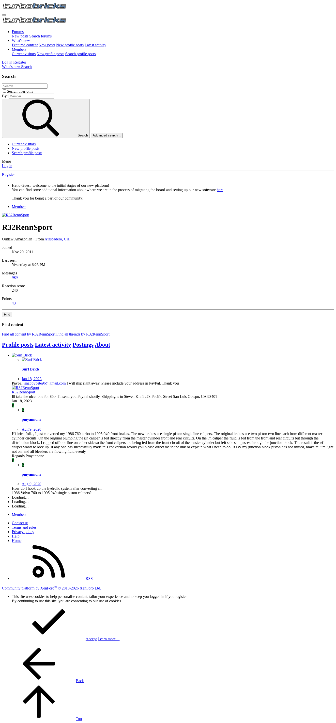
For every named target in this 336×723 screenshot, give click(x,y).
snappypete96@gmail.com (45, 383)
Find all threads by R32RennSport (82, 334)
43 (14, 303)
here (220, 190)
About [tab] (102, 344)
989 (15, 277)
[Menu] (4, 15)
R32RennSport (23, 392)
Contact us (20, 523)
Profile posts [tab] (17, 344)
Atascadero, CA (57, 239)
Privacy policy (23, 532)
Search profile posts (80, 54)
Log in (7, 166)
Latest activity (95, 45)
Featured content (25, 45)
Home (16, 540)
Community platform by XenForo (51, 588)
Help (15, 536)
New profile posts (70, 45)
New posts (20, 36)
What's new (21, 40)
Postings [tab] (83, 344)
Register (8, 174)
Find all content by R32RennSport (28, 334)
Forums (18, 32)
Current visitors (24, 54)
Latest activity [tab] (53, 344)
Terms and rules (24, 527)
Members (19, 49)
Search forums (40, 36)
